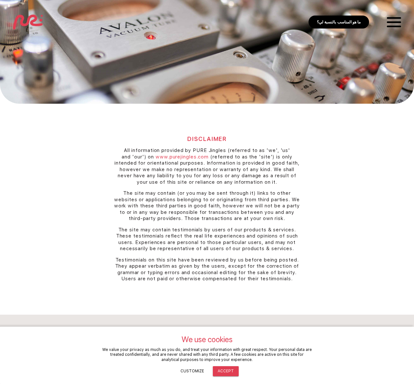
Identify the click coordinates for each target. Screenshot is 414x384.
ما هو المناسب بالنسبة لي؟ (339, 22)
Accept (226, 371)
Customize (192, 371)
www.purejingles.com (182, 157)
